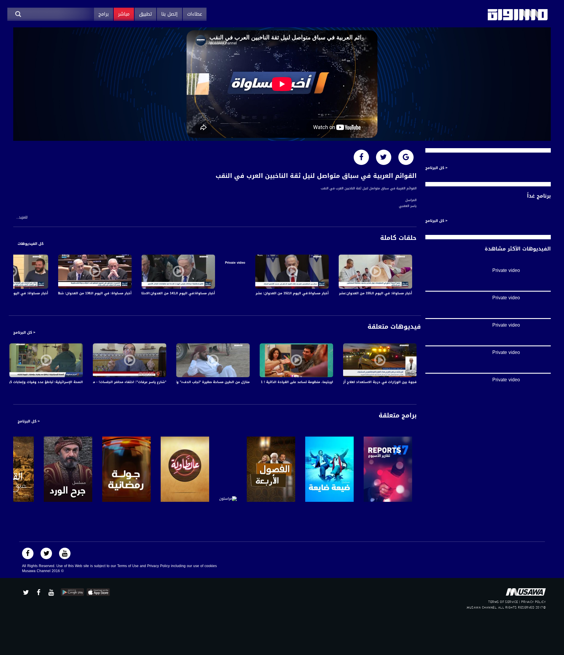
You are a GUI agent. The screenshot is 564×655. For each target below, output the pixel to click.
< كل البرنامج (24, 332)
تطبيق (145, 14)
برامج (103, 14)
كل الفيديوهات (30, 243)
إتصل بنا (169, 14)
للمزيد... (22, 217)
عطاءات (194, 14)
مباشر (124, 14)
